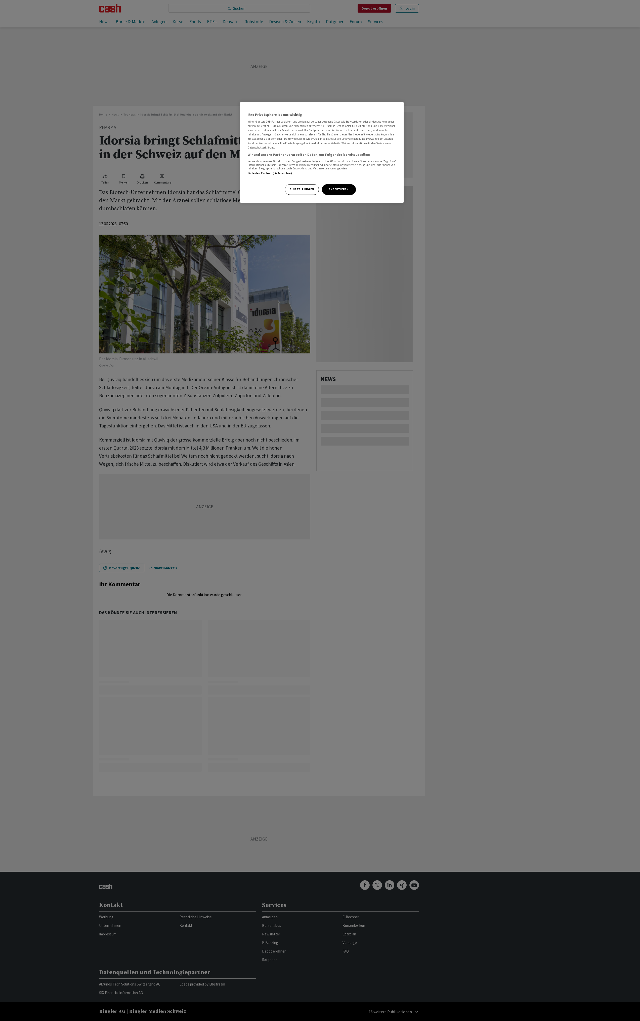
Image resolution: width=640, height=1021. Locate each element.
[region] (322, 152)
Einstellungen (302, 189)
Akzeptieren (339, 189)
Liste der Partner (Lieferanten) (270, 173)
